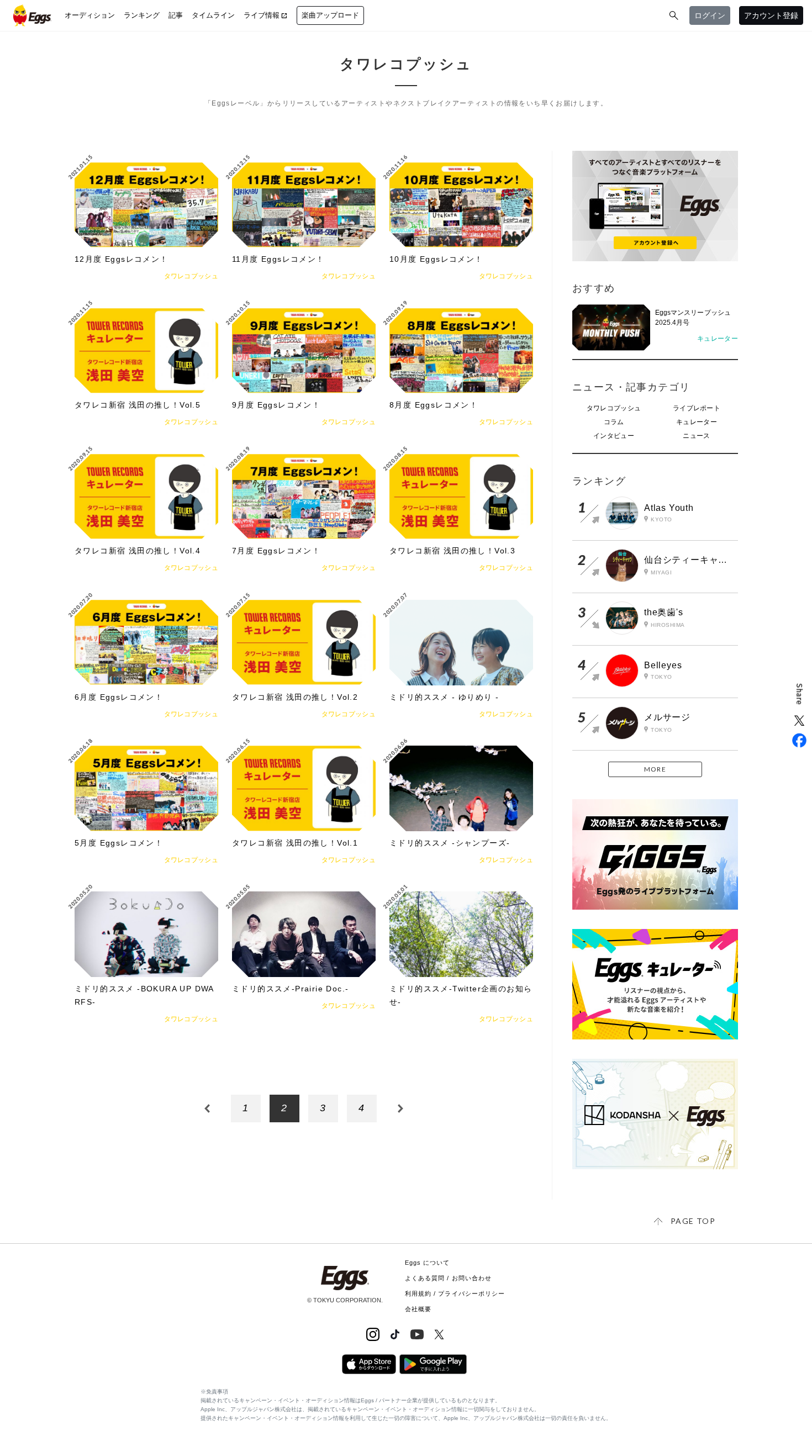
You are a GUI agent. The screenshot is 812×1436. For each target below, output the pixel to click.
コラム (614, 422)
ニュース (696, 436)
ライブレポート (696, 408)
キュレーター (696, 422)
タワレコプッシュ (614, 408)
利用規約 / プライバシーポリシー (455, 1293)
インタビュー (613, 436)
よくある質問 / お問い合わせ (448, 1278)
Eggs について (427, 1262)
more (655, 769)
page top (693, 1221)
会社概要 (418, 1309)
